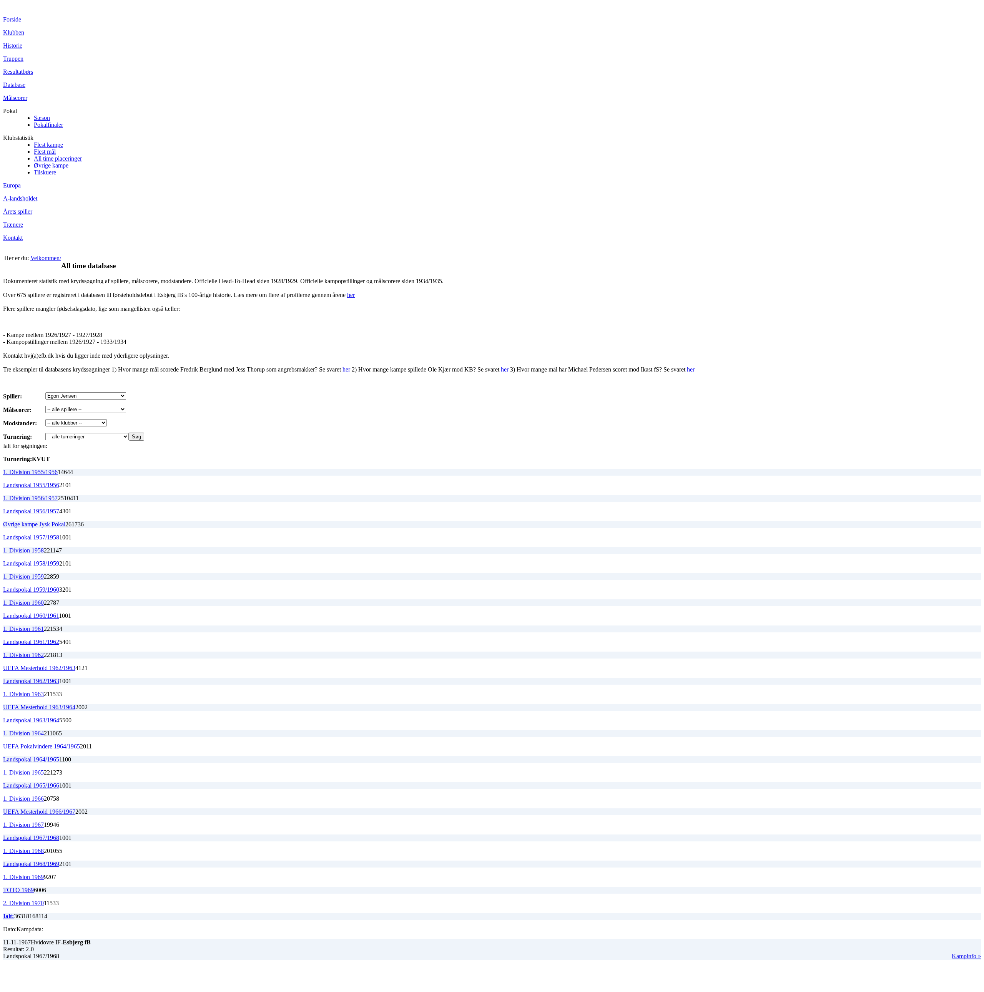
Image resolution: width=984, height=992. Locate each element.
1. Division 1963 (23, 694)
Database (14, 84)
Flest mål (45, 151)
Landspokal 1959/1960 (31, 589)
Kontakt (13, 237)
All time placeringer (58, 158)
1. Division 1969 (23, 877)
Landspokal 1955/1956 (31, 485)
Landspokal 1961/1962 (31, 642)
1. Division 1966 (23, 798)
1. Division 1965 (23, 772)
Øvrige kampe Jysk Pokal (34, 524)
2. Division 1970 (23, 903)
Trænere (13, 224)
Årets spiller (17, 211)
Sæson (42, 117)
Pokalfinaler (48, 124)
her (351, 295)
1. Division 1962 (23, 655)
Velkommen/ (45, 258)
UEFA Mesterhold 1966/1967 (39, 811)
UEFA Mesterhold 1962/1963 (39, 668)
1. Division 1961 (23, 628)
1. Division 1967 (23, 824)
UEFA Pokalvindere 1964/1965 (41, 746)
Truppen (13, 58)
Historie (12, 45)
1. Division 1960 (23, 602)
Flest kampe (48, 144)
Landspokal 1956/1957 (31, 511)
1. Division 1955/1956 (30, 472)
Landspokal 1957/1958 (31, 537)
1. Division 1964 (23, 733)
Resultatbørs (18, 71)
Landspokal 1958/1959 (31, 563)
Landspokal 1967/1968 (31, 837)
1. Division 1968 (23, 851)
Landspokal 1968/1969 (31, 864)
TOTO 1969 (18, 890)
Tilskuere (45, 172)
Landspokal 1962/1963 (31, 681)
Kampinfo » (966, 956)
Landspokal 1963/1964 (31, 720)
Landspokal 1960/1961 (31, 615)
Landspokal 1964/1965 (31, 759)
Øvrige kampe (51, 165)
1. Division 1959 (23, 576)
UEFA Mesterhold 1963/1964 (39, 707)
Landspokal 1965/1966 (31, 785)
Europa (12, 185)
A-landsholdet (20, 198)
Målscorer (15, 98)
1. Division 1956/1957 (30, 498)
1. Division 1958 (23, 550)
